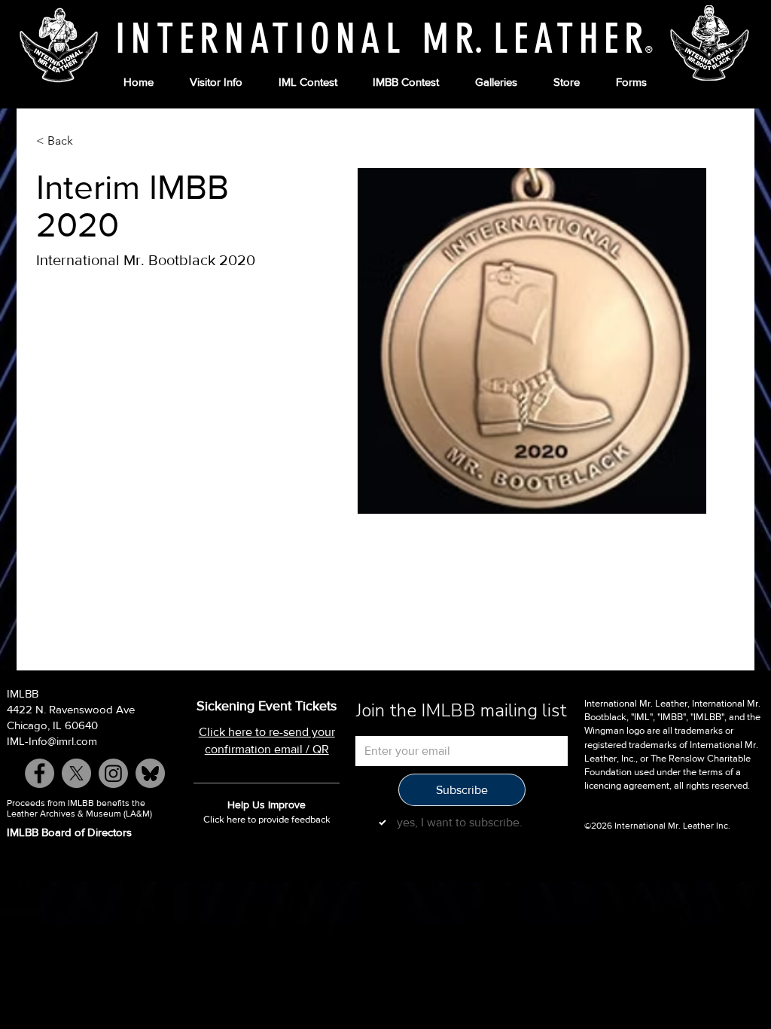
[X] (76, 773)
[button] (216, 82)
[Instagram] (113, 773)
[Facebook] (39, 773)
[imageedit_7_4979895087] (150, 773)
